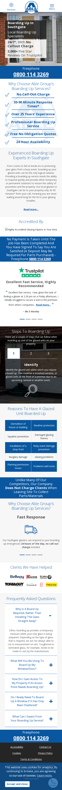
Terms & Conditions (31, 759)
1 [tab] (14, 353)
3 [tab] (48, 353)
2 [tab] (31, 353)
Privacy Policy (45, 753)
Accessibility (16, 747)
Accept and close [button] (17, 784)
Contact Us (45, 747)
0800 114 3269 (31, 74)
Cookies (16, 753)
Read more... (31, 209)
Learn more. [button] (44, 775)
